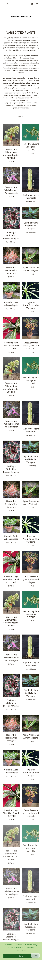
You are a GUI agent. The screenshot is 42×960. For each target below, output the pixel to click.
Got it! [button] (21, 956)
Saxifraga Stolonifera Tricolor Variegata (11, 235)
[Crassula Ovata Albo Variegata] (11, 290)
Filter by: (21, 116)
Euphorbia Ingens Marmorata (31, 197)
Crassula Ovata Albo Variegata (11, 304)
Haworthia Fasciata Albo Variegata (11, 270)
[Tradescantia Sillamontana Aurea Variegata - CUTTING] (11, 135)
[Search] (8, 4)
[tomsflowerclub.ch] (21, 16)
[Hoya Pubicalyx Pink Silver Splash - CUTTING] (11, 328)
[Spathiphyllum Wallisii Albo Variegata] (30, 213)
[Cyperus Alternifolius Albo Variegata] (30, 290)
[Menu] (4, 4)
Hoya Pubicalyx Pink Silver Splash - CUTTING (11, 345)
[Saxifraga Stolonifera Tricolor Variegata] (11, 218)
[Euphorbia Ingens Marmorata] (30, 179)
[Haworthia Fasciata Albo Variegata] (11, 255)
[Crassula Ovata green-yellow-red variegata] (30, 328)
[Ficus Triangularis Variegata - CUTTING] (30, 132)
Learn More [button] (21, 950)
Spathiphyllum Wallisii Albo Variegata (31, 225)
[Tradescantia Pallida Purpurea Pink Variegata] (11, 175)
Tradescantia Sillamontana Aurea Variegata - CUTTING (11, 154)
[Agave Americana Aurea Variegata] (30, 255)
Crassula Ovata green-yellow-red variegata (31, 345)
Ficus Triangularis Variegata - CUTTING (31, 146)
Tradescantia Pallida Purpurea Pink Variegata (11, 190)
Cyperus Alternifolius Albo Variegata (31, 305)
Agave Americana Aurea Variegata (31, 269)
